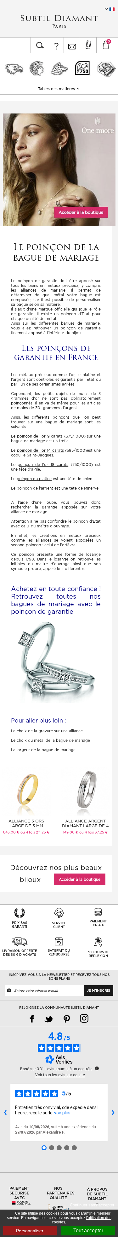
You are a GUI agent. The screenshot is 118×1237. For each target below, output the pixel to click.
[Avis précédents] (5, 1112)
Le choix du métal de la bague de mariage (50, 740)
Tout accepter (88, 1230)
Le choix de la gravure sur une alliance (47, 731)
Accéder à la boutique (79, 879)
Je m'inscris (98, 990)
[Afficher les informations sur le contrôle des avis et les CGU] (96, 1068)
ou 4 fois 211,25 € (34, 832)
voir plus (62, 1112)
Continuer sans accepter (94, 1205)
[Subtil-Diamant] (59, 21)
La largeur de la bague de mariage (43, 749)
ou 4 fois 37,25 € (93, 832)
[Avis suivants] (113, 1112)
